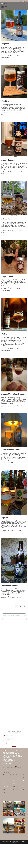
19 (10, 786)
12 (10, 783)
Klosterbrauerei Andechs (11, 449)
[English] (22, 2)
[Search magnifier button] (25, 615)
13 (14, 783)
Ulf (3, 55)
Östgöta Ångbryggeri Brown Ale (9, 739)
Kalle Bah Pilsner (8, 763)
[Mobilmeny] (26, 5)
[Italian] (26, 2)
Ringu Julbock (7, 276)
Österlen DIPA (5, 740)
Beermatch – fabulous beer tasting (13, 751)
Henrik (4, 288)
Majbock (5, 43)
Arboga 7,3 (5, 219)
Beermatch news (8, 736)
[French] (23, 2)
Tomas (4, 171)
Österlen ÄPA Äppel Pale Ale (8, 738)
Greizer (4, 334)
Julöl (20, 288)
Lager (18, 55)
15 (20, 783)
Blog (20, 597)
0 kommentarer (6, 173)
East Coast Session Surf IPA (8, 738)
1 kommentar (6, 57)
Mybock (4, 517)
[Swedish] (21, 2)
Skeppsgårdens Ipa (6, 737)
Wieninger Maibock (9, 585)
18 (7, 786)
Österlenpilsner (7, 759)
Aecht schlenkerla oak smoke (13, 394)
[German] (25, 2)
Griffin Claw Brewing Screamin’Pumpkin (9, 761)
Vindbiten (5, 101)
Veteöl (20, 171)
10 (4, 783)
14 (17, 783)
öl (21, 462)
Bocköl (20, 406)
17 (4, 786)
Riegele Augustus (8, 160)
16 (23, 783)
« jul (4, 798)
